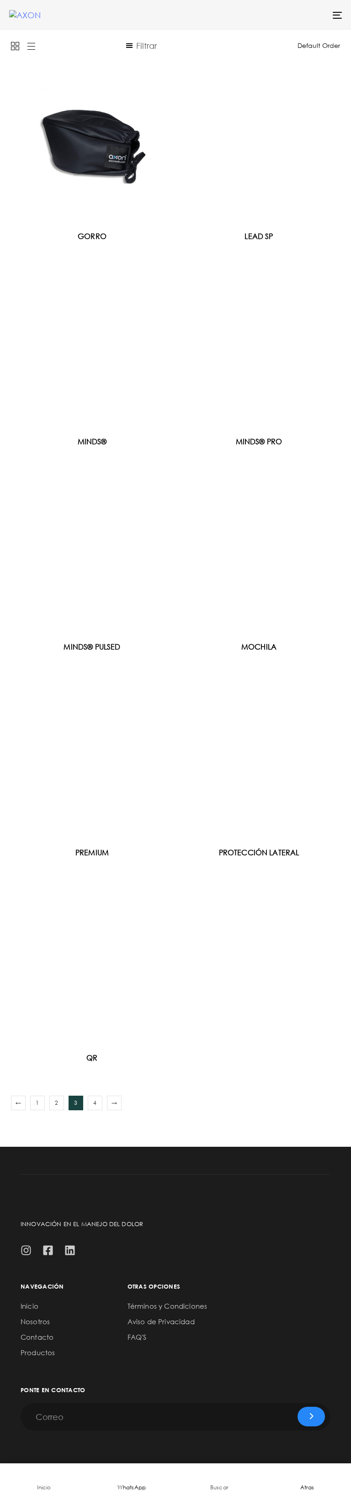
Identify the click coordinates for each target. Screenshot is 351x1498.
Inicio (29, 1306)
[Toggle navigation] (286, 15)
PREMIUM (92, 852)
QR (91, 1057)
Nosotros (35, 1321)
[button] (141, 46)
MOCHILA (259, 646)
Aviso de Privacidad (161, 1321)
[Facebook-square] (48, 1250)
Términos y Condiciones (167, 1306)
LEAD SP (259, 236)
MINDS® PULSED (92, 646)
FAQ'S (137, 1337)
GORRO (92, 236)
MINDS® (92, 441)
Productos (38, 1352)
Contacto (37, 1337)
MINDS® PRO (259, 441)
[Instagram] (26, 1250)
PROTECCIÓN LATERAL (259, 852)
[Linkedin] (69, 1250)
